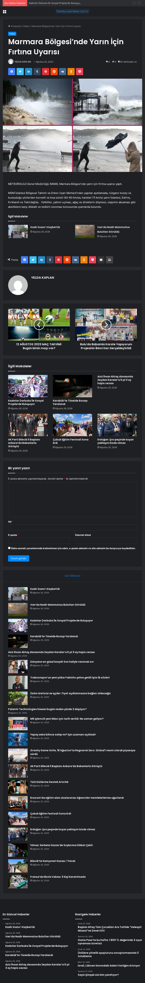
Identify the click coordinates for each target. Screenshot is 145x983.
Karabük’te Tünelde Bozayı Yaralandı (70, 402)
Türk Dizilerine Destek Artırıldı (49, 782)
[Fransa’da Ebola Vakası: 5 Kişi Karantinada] (18, 881)
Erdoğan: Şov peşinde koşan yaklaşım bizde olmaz (115, 441)
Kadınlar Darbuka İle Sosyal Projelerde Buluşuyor (55, 3)
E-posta (13, 535)
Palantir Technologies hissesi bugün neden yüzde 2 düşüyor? (47, 709)
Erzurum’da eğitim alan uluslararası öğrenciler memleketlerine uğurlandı (77, 798)
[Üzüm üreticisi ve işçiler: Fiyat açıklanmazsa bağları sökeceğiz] (18, 698)
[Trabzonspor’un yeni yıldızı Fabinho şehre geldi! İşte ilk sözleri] (18, 682)
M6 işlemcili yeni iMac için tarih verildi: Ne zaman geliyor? (67, 719)
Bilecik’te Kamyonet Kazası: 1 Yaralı (52, 861)
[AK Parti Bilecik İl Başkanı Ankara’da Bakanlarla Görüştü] (28, 425)
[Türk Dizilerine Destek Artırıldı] (18, 787)
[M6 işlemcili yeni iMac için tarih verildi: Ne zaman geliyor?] (18, 723)
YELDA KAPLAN (22, 61)
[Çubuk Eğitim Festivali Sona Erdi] (72, 425)
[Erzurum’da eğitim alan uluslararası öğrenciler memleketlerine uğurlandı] (18, 802)
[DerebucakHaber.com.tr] (72, 11)
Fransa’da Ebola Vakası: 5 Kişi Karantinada (58, 877)
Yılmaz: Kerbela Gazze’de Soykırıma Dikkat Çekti (61, 845)
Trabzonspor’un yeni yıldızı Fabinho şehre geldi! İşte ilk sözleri (70, 677)
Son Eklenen (72, 575)
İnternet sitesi (83, 535)
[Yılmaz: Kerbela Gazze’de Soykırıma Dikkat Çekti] (18, 850)
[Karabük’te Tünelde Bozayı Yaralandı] (72, 386)
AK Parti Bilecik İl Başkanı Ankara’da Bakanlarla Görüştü (24, 443)
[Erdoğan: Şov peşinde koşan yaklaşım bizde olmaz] (117, 425)
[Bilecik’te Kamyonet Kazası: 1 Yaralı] (18, 866)
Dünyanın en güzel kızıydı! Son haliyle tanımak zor (62, 662)
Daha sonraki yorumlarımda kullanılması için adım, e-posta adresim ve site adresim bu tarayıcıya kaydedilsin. (73, 548)
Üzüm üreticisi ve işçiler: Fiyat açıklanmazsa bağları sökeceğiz (70, 693)
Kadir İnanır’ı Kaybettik (45, 227)
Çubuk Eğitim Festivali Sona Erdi (70, 441)
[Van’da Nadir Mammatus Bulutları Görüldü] (85, 231)
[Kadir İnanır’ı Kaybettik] (18, 231)
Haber (26, 26)
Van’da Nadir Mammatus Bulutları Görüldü (57, 604)
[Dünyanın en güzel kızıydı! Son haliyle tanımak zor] (18, 666)
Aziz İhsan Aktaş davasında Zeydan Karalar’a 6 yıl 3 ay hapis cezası (115, 380)
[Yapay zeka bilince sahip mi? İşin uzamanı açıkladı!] (18, 739)
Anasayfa (15, 26)
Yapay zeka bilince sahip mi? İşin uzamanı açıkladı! (63, 734)
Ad (10, 521)
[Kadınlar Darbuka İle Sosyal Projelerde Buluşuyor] (28, 386)
